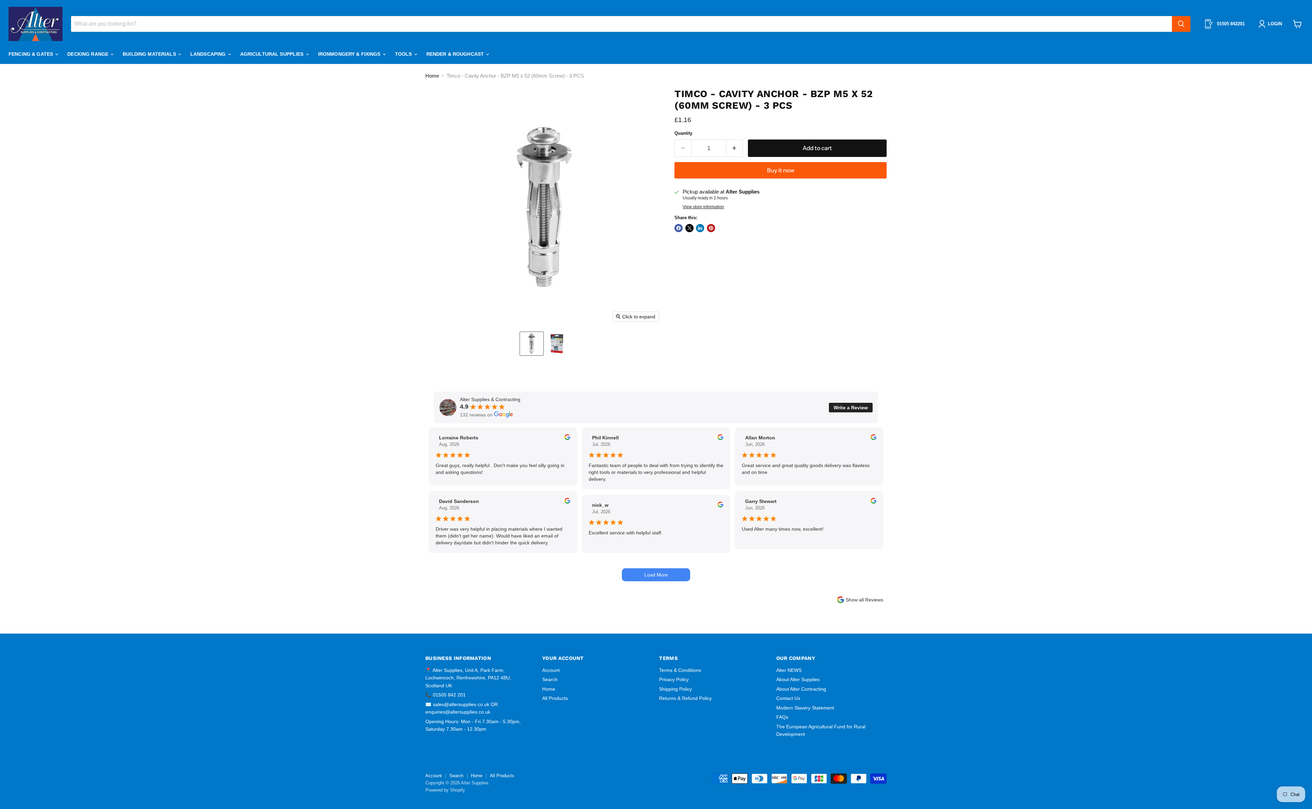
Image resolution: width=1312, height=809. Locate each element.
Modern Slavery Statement (805, 708)
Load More (656, 575)
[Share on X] (689, 228)
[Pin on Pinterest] (711, 228)
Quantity (683, 133)
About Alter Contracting (801, 689)
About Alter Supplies (798, 679)
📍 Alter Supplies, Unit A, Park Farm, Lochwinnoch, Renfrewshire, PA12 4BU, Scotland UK (468, 677)
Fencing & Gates (31, 54)
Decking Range (88, 54)
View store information (703, 206)
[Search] (1181, 24)
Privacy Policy (674, 679)
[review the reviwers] (567, 438)
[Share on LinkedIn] (700, 228)
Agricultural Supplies (272, 54)
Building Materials (150, 54)
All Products (555, 698)
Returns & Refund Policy (685, 698)
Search (550, 679)
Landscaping (208, 54)
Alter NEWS (789, 670)
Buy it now (780, 170)
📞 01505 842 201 (445, 695)
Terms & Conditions (680, 670)
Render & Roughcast (456, 54)
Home (432, 76)
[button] (531, 343)
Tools (404, 54)
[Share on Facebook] (678, 228)
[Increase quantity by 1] (734, 148)
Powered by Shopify (445, 790)
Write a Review (851, 407)
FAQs (782, 717)
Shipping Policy (675, 689)
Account (551, 670)
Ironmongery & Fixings (350, 54)
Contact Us (788, 698)
